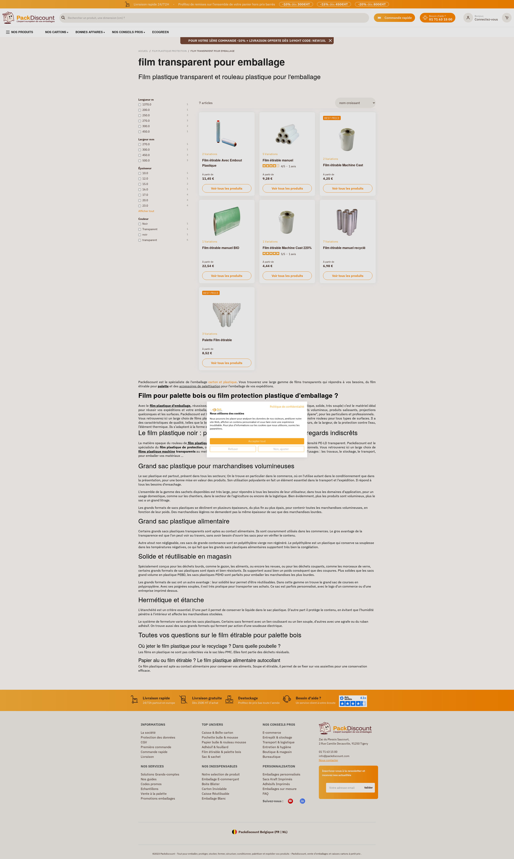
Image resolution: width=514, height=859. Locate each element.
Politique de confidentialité (287, 406)
